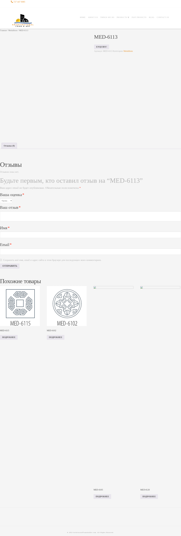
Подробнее (9, 337)
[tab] (9, 146)
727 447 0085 (19, 2)
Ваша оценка (12, 194)
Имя (5, 228)
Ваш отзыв (10, 207)
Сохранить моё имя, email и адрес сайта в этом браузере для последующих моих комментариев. (52, 260)
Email (6, 244)
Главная (3, 30)
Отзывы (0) (9, 146)
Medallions (12, 30)
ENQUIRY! (101, 47)
